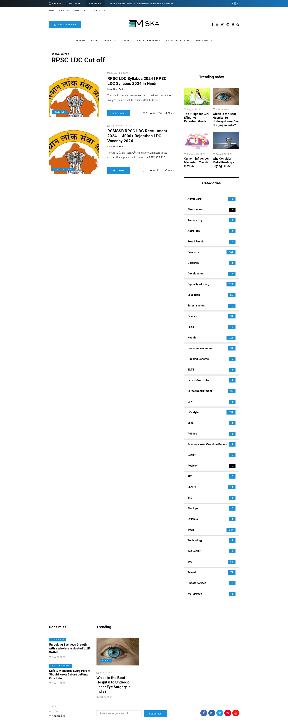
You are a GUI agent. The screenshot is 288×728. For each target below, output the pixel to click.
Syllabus (59, 112)
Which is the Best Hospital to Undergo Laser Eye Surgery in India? (141, 3)
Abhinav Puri (116, 88)
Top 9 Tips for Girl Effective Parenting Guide (196, 117)
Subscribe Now (67, 24)
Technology (58, 640)
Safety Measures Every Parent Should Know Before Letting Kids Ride (69, 674)
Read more (118, 113)
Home (51, 10)
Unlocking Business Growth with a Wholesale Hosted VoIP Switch (69, 648)
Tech (94, 40)
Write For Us (204, 40)
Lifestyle (109, 40)
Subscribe (155, 713)
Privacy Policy (81, 10)
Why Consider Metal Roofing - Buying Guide (223, 162)
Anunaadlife (59, 715)
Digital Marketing (148, 40)
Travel (126, 40)
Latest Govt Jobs (178, 40)
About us (64, 10)
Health (80, 40)
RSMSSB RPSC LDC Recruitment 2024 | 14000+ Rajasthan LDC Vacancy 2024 (137, 135)
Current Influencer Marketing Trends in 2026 (196, 162)
